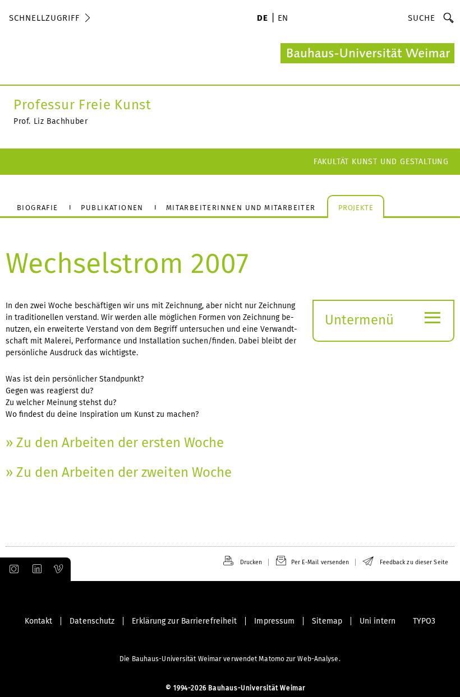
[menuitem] (262, 19)
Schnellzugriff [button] (44, 18)
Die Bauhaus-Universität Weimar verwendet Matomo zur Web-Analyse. (229, 659)
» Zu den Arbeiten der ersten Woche (115, 442)
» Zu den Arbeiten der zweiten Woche (119, 472)
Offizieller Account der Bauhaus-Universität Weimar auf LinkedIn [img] (35, 569)
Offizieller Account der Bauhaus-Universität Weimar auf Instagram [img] (12, 569)
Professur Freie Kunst (82, 105)
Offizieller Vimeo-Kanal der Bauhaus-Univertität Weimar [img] (59, 569)
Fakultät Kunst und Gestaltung (381, 161)
